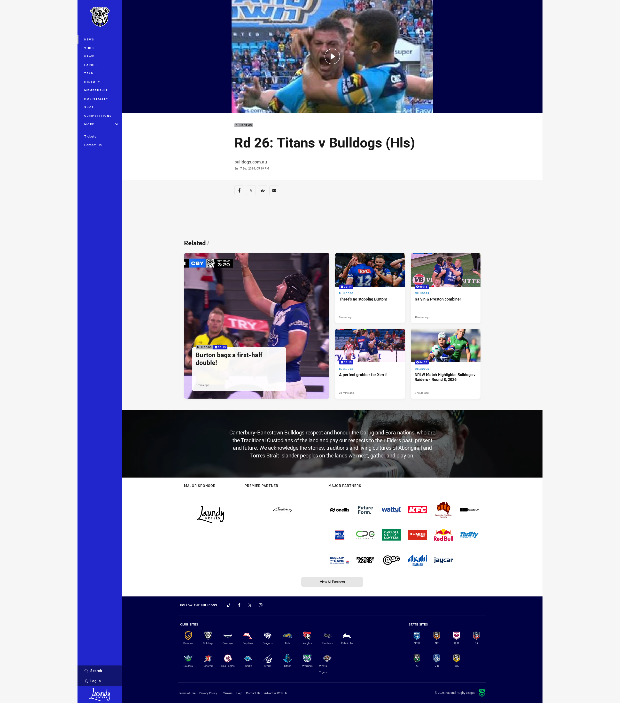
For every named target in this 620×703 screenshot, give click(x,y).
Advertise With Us (275, 693)
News (89, 39)
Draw (89, 56)
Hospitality (96, 98)
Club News (244, 125)
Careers (227, 693)
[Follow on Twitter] (250, 605)
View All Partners (332, 581)
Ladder (91, 65)
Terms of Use (186, 693)
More (89, 124)
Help (239, 693)
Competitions (98, 115)
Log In (95, 681)
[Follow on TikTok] (229, 605)
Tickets (90, 136)
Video (89, 48)
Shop (89, 107)
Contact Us (93, 145)
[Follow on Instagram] (261, 605)
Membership (96, 90)
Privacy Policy (208, 693)
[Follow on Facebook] (239, 605)
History (92, 82)
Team (89, 73)
